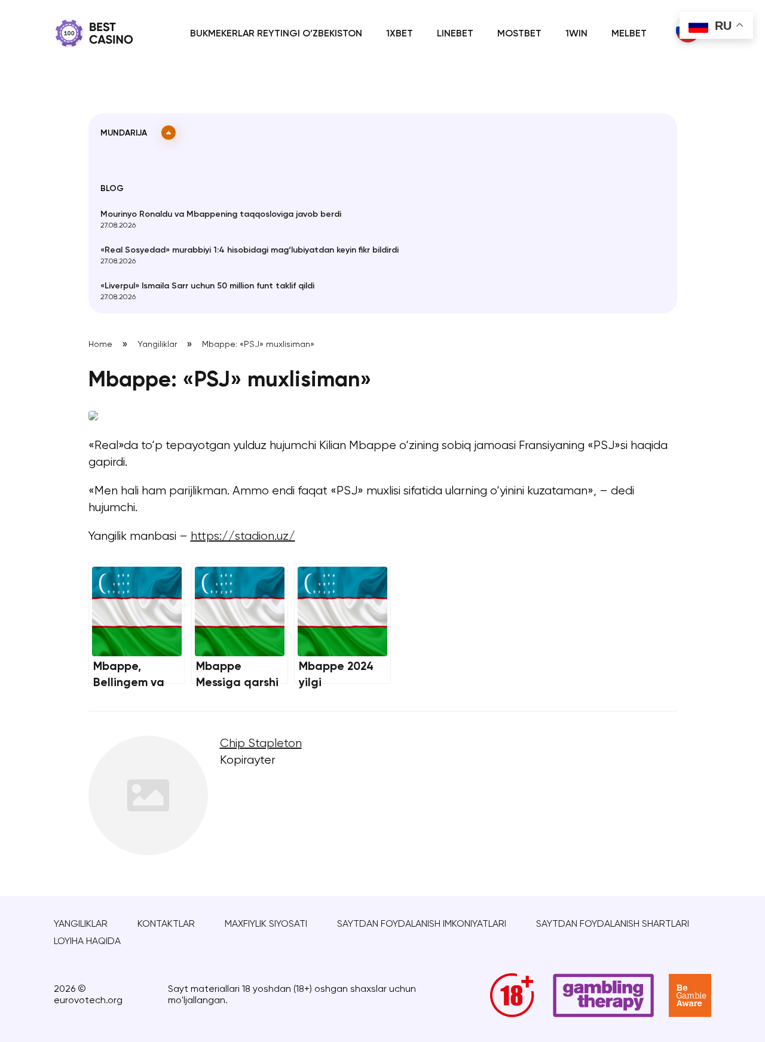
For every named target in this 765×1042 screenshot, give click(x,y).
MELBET (629, 34)
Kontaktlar (166, 924)
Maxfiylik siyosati (266, 924)
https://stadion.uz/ (243, 536)
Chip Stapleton (261, 743)
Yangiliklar (157, 344)
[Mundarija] (168, 132)
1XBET (399, 34)
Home (100, 344)
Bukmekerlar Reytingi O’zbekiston (276, 34)
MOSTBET (519, 34)
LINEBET (455, 34)
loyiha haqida (87, 941)
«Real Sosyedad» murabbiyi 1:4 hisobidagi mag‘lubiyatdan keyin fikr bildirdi (249, 250)
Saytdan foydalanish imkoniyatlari (421, 924)
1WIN (576, 34)
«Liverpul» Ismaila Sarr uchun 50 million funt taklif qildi (207, 286)
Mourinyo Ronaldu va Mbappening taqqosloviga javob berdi (220, 214)
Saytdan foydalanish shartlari (612, 924)
